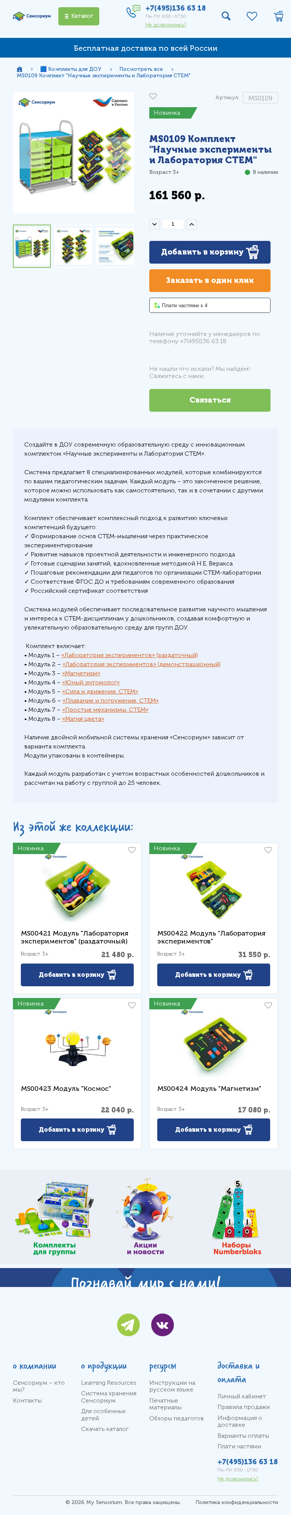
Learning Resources (108, 1382)
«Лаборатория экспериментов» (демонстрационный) (142, 664)
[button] (29, 153)
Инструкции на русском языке (172, 1386)
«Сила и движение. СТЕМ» (100, 691)
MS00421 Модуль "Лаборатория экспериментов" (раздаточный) (74, 937)
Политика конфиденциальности (237, 1502)
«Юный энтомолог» (91, 682)
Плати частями (239, 1446)
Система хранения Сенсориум (108, 1397)
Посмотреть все (141, 69)
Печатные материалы (165, 1404)
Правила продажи (243, 1407)
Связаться (210, 400)
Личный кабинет (241, 1396)
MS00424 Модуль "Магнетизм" (209, 1088)
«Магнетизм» (81, 673)
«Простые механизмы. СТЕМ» (105, 709)
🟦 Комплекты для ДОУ (71, 69)
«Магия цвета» (83, 718)
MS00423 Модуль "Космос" (66, 1088)
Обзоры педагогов (176, 1418)
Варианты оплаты (243, 1435)
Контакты (27, 1400)
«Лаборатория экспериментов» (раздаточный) (129, 655)
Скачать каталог (104, 1429)
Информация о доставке (239, 1421)
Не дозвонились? (166, 25)
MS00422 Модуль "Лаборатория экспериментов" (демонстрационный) (211, 941)
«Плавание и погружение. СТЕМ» (111, 700)
